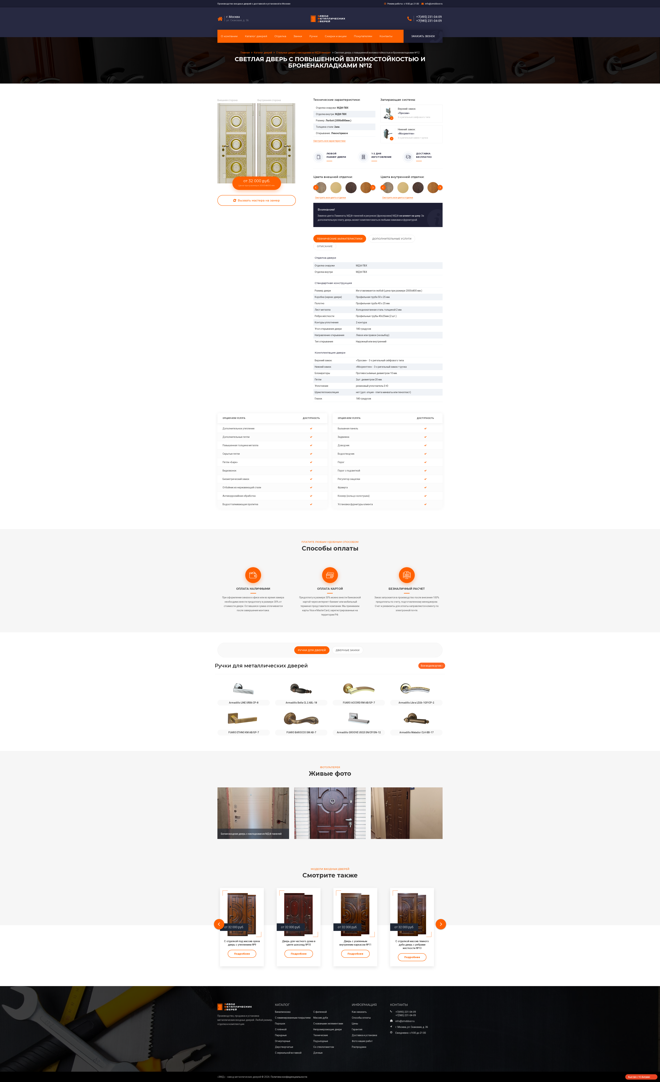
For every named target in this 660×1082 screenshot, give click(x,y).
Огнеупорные (282, 1041)
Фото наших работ (362, 1041)
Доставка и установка (364, 1035)
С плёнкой (281, 1029)
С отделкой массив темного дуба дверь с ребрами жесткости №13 (412, 945)
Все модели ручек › (432, 665)
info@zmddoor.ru (434, 3)
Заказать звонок (423, 36)
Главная (245, 52)
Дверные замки (348, 650)
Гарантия (357, 1029)
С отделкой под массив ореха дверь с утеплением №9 (242, 943)
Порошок (280, 1023)
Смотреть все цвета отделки (330, 197)
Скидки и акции (335, 36)
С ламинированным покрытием (293, 1017)
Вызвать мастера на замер (258, 200)
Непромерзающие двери (327, 1029)
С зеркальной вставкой (288, 1052)
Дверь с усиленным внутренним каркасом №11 (355, 943)
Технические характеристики (339, 238)
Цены (355, 1023)
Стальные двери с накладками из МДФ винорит (303, 52)
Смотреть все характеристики (329, 141)
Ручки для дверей (312, 650)
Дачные (318, 1052)
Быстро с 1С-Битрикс (639, 1076)
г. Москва (233, 17)
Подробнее (242, 953)
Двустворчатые (284, 1047)
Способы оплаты (361, 1017)
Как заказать (359, 1011)
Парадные (281, 1035)
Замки (298, 36)
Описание (325, 246)
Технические (320, 1035)
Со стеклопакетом (323, 1047)
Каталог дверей (256, 36)
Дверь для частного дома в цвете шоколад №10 (298, 943)
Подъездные (320, 1041)
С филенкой (320, 1011)
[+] (388, 113)
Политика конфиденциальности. (289, 1076)
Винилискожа (282, 1011)
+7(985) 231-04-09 (429, 21)
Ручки (313, 36)
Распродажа (359, 1047)
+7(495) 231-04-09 (429, 17)
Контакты (386, 36)
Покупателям (363, 36)
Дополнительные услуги (391, 238)
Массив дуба (320, 1017)
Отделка (280, 36)
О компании (229, 36)
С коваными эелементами (328, 1023)
